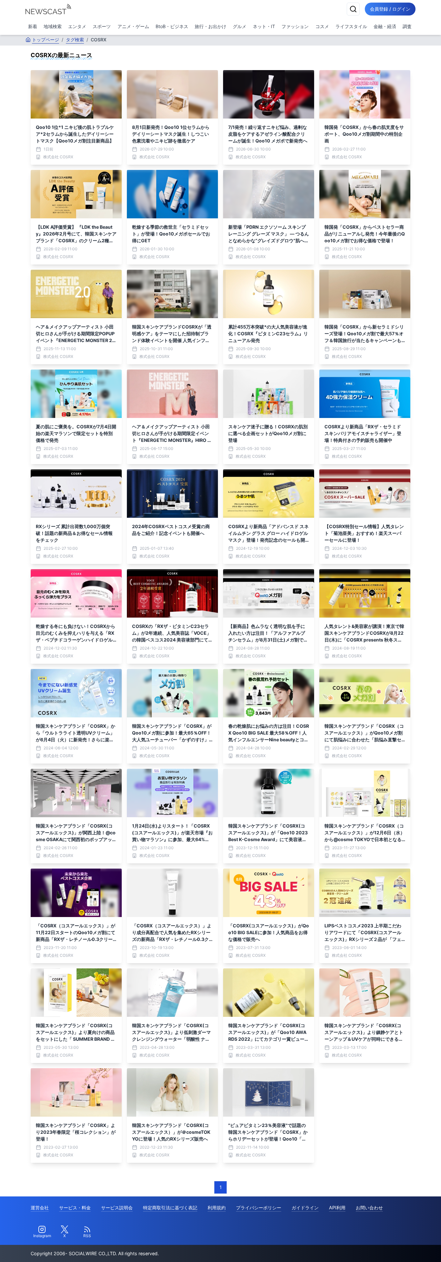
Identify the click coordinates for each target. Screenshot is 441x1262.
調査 (407, 26)
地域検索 (53, 26)
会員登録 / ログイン (390, 9)
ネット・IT (264, 26)
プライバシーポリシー (258, 1207)
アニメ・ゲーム (133, 26)
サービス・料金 (75, 1207)
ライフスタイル (351, 26)
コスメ (322, 26)
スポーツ (102, 26)
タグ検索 (75, 39)
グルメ (239, 26)
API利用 (337, 1207)
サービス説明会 (117, 1207)
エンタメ (77, 26)
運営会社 (40, 1207)
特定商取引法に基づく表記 (170, 1207)
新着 (32, 26)
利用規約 (217, 1207)
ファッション (295, 26)
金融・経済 (385, 26)
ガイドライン (305, 1207)
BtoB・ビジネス (172, 26)
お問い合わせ (369, 1207)
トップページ (45, 39)
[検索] (353, 9)
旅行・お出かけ (210, 26)
